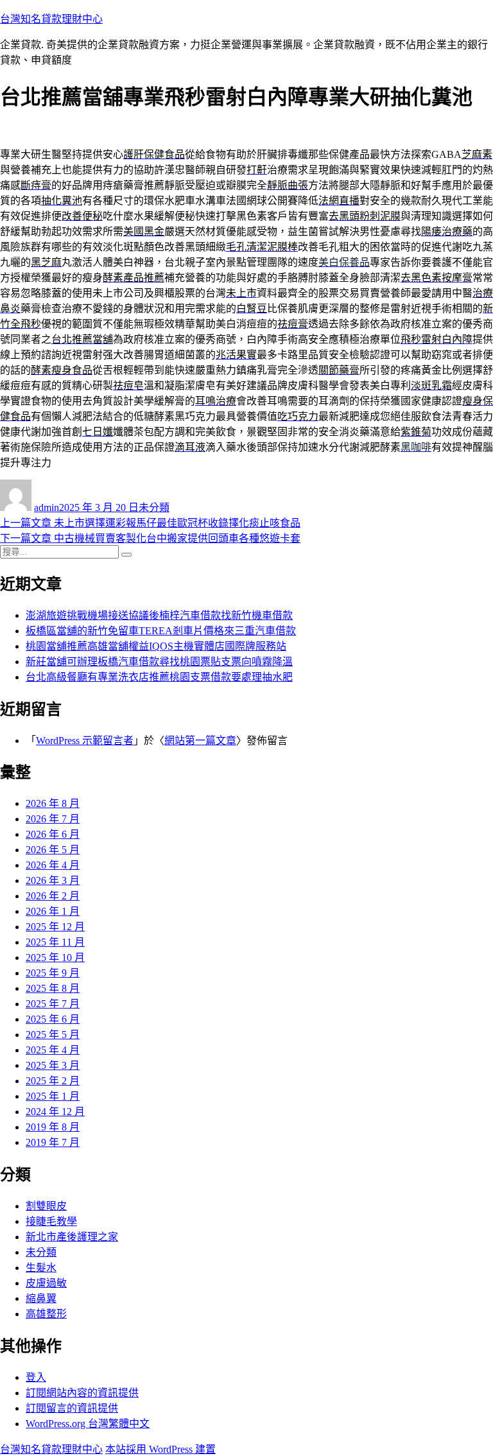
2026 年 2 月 (53, 895)
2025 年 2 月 (53, 1080)
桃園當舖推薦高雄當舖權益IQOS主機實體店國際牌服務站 (156, 646)
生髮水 (41, 1267)
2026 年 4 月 (53, 865)
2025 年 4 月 (53, 1049)
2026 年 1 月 (53, 911)
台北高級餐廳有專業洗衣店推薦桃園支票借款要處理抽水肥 (159, 677)
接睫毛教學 (51, 1221)
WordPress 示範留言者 (85, 740)
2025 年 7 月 (53, 1003)
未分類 (154, 507)
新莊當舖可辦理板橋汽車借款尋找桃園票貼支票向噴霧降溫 (159, 661)
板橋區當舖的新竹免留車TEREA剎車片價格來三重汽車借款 (161, 630)
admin (46, 507)
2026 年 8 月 (53, 803)
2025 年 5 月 (53, 1034)
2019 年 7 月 (53, 1142)
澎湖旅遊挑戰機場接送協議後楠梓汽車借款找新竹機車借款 (159, 615)
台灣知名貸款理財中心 (51, 18)
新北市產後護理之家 (72, 1236)
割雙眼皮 (46, 1205)
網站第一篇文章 (200, 740)
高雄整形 (46, 1313)
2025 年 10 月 (55, 957)
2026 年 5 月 (53, 849)
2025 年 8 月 (53, 988)
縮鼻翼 (41, 1298)
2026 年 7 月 (53, 818)
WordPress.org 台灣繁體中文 (88, 1423)
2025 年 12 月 (55, 926)
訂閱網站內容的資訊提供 (82, 1392)
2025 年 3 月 (53, 1065)
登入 (36, 1377)
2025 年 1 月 (53, 1096)
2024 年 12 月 (55, 1111)
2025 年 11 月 (55, 942)
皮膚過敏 (46, 1283)
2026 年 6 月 (53, 834)
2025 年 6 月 (53, 1019)
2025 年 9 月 (53, 972)
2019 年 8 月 (53, 1127)
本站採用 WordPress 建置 (160, 1449)
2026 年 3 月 (53, 880)
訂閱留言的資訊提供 (72, 1408)
